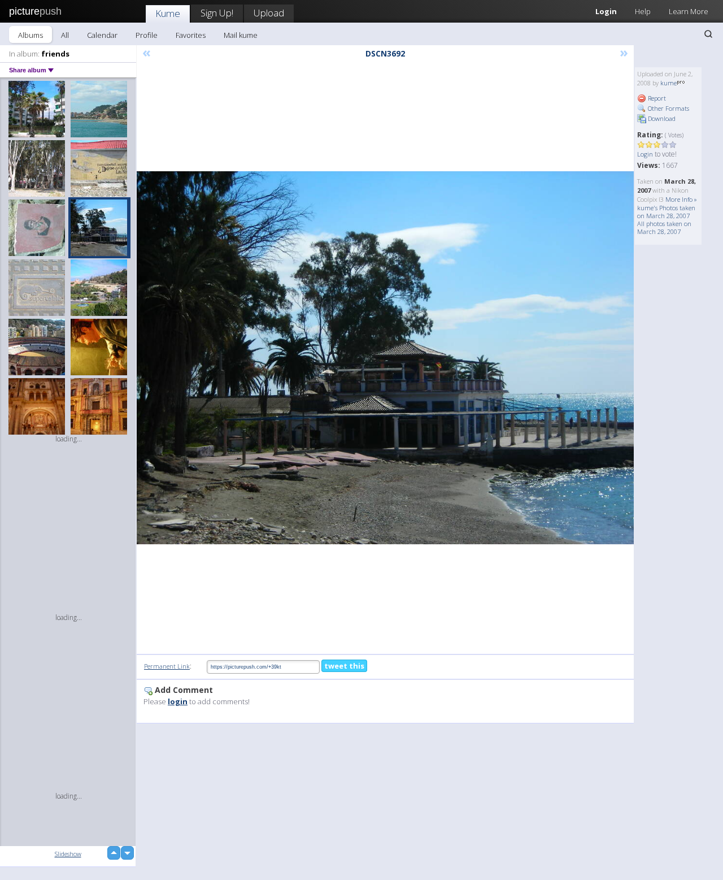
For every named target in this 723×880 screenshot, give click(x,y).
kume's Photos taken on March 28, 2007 (666, 211)
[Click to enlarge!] (385, 357)
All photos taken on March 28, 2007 (664, 227)
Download (661, 118)
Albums (30, 35)
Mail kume (241, 35)
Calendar (102, 35)
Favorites (191, 35)
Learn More (688, 11)
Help (643, 11)
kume (668, 83)
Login (606, 11)
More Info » (681, 199)
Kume (167, 13)
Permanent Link (167, 666)
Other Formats (667, 108)
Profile (147, 35)
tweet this (344, 666)
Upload (269, 12)
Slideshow (68, 853)
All (65, 35)
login (178, 701)
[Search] (708, 34)
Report (656, 98)
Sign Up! (217, 12)
